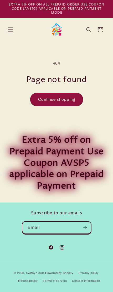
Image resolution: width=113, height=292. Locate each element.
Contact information (86, 280)
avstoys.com (35, 272)
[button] (10, 29)
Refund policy (28, 280)
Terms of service (55, 280)
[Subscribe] (85, 227)
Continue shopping (56, 99)
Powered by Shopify (59, 272)
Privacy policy (89, 272)
